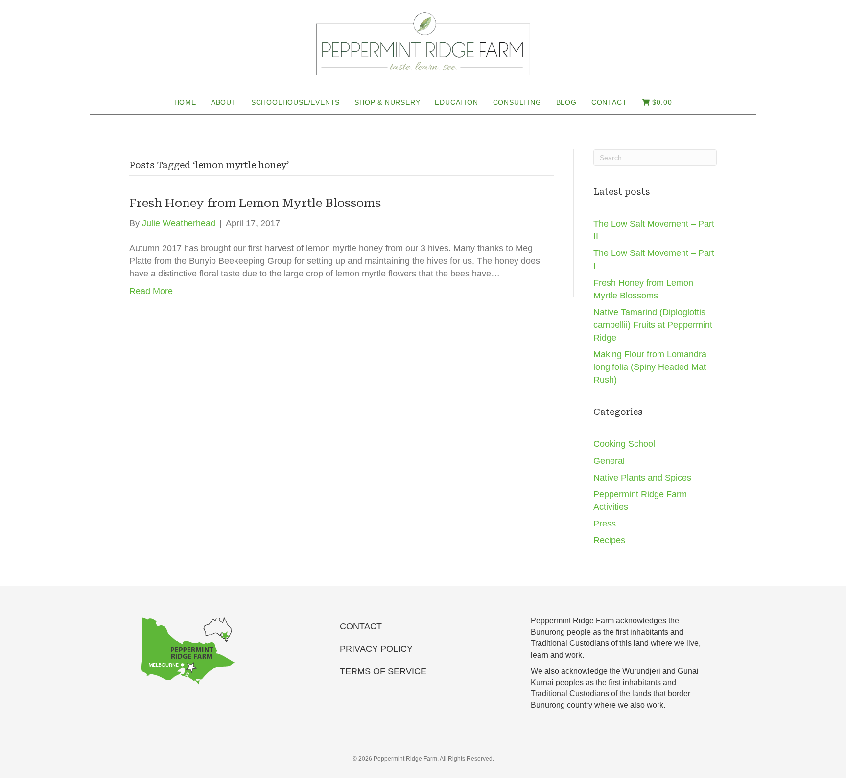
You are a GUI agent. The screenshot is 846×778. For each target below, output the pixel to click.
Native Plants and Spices (642, 477)
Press (604, 523)
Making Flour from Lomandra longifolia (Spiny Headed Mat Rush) (649, 367)
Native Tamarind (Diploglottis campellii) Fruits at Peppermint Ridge (652, 325)
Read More (151, 291)
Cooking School (624, 444)
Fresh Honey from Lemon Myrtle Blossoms (255, 203)
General (609, 461)
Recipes (609, 540)
